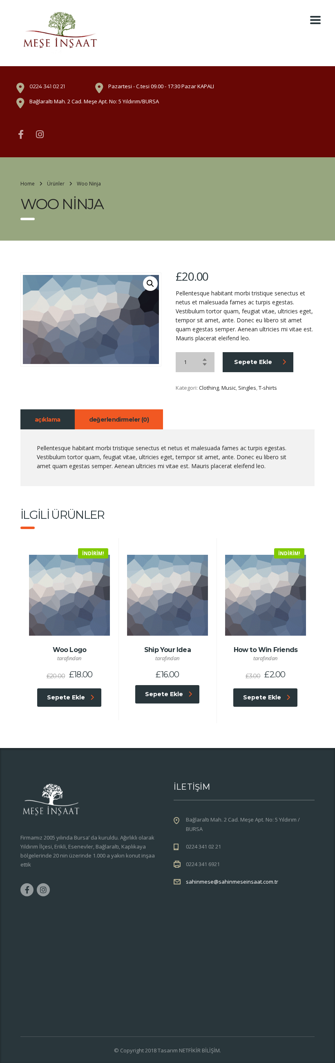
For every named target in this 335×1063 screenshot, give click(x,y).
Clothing (209, 387)
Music (228, 387)
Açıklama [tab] (47, 419)
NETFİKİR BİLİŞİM (199, 1050)
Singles (247, 387)
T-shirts (268, 387)
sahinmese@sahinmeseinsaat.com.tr (232, 881)
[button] (150, 283)
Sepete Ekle (253, 362)
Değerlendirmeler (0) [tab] (119, 419)
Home (27, 183)
